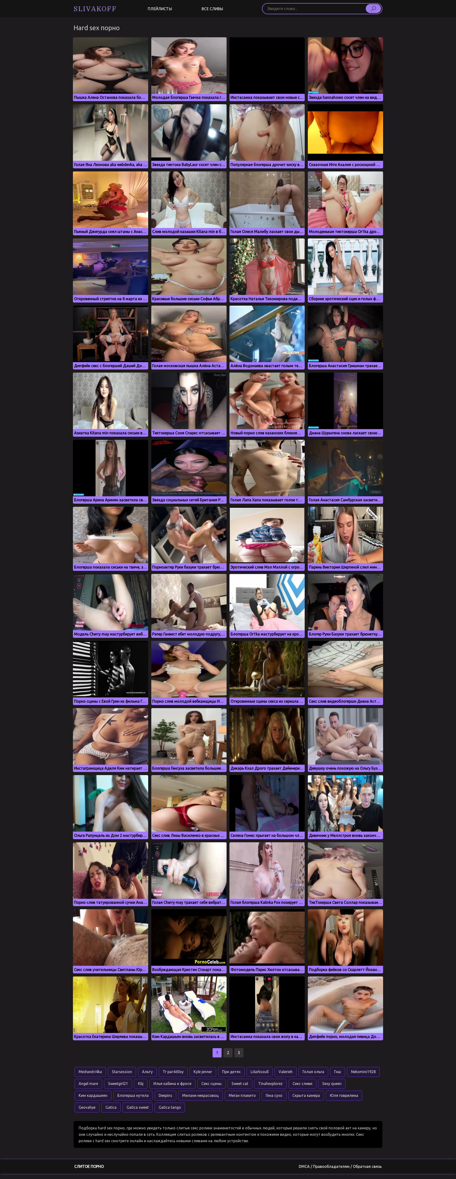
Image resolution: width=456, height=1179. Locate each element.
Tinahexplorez (270, 1083)
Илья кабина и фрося (172, 1083)
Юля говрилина (344, 1095)
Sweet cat (240, 1083)
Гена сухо (274, 1095)
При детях (231, 1072)
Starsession (122, 1072)
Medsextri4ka (90, 1072)
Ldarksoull (260, 1072)
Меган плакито (242, 1095)
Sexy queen (332, 1083)
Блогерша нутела (133, 1095)
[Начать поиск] (373, 8)
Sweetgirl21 (118, 1083)
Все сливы (212, 9)
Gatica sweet (138, 1107)
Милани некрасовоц (200, 1095)
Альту (147, 1072)
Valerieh (286, 1072)
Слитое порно (89, 1166)
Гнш (337, 1072)
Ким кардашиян (93, 1095)
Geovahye (87, 1107)
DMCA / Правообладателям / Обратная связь (340, 1166)
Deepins (165, 1095)
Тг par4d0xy (173, 1072)
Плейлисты (160, 9)
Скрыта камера (306, 1095)
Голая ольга (313, 1072)
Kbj (140, 1083)
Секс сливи (302, 1083)
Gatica (111, 1107)
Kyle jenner (203, 1072)
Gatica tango (170, 1107)
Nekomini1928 (363, 1072)
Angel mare (88, 1083)
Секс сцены (211, 1083)
